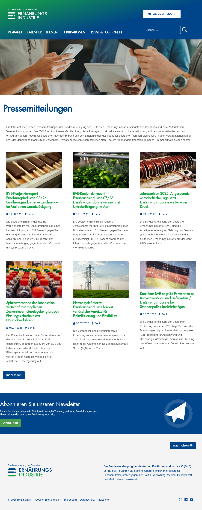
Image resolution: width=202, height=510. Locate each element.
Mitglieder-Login (161, 13)
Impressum (70, 499)
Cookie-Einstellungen (47, 499)
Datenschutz (87, 499)
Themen (52, 32)
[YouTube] (191, 500)
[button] (14, 375)
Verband (15, 32)
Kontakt (27, 499)
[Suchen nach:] (162, 30)
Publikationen (74, 32)
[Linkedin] (186, 500)
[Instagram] (180, 500)
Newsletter (104, 499)
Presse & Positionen (105, 32)
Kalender (34, 32)
